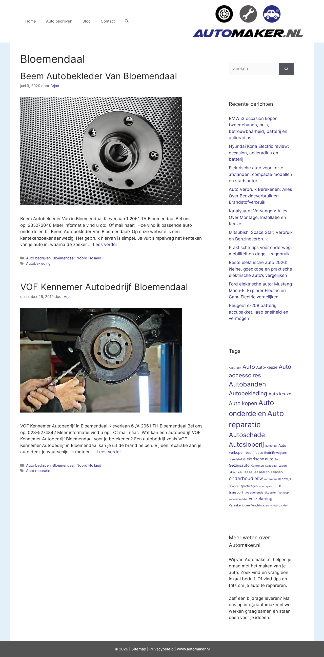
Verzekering (260, 498)
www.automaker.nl (193, 649)
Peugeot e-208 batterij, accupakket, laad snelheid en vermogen (258, 312)
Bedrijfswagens (275, 453)
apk (238, 367)
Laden (282, 465)
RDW (259, 479)
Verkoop (283, 492)
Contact (108, 21)
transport (236, 492)
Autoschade (247, 435)
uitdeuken (271, 492)
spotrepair (265, 486)
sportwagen (249, 486)
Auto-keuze (266, 367)
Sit (133, 649)
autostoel (271, 445)
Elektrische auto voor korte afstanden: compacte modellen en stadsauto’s (260, 174)
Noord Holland (88, 258)
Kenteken (257, 465)
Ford (277, 459)
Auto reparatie (38, 470)
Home (30, 21)
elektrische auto (258, 459)
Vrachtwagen (260, 505)
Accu (232, 367)
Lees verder (105, 244)
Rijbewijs (284, 479)
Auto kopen (243, 403)
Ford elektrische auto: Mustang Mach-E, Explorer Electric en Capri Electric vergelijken (260, 290)
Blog (87, 21)
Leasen (277, 472)
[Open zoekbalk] (127, 21)
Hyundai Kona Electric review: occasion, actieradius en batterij (259, 153)
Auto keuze (280, 393)
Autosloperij (246, 444)
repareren (270, 479)
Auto (248, 366)
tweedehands (254, 492)
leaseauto (262, 472)
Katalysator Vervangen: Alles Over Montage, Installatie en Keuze (258, 217)
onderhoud (241, 478)
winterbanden (279, 505)
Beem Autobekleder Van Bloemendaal (98, 76)
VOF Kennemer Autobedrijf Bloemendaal (104, 286)
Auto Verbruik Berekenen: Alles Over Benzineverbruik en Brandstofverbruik (260, 196)
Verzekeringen (239, 505)
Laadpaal (271, 465)
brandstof (235, 459)
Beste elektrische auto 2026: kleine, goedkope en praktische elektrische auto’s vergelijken (260, 269)
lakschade (235, 472)
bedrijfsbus (254, 453)
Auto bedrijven (59, 21)
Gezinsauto (239, 465)
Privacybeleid (161, 649)
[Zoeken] (286, 69)
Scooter (234, 486)
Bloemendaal (63, 258)
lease (248, 472)
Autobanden (247, 384)
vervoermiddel (238, 499)
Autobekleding (38, 263)
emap (141, 649)
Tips (278, 485)
